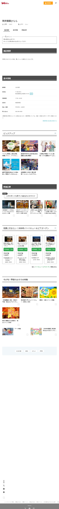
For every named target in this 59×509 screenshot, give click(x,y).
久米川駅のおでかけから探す (50, 502)
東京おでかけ (32, 502)
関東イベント (25, 502)
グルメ (34, 351)
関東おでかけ (18, 502)
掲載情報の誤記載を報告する (50, 121)
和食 (41, 351)
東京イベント (39, 502)
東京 (27, 351)
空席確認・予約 (8, 249)
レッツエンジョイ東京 (9, 502)
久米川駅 (19, 351)
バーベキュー (38, 267)
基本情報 (7, 78)
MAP (31, 93)
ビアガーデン (46, 267)
